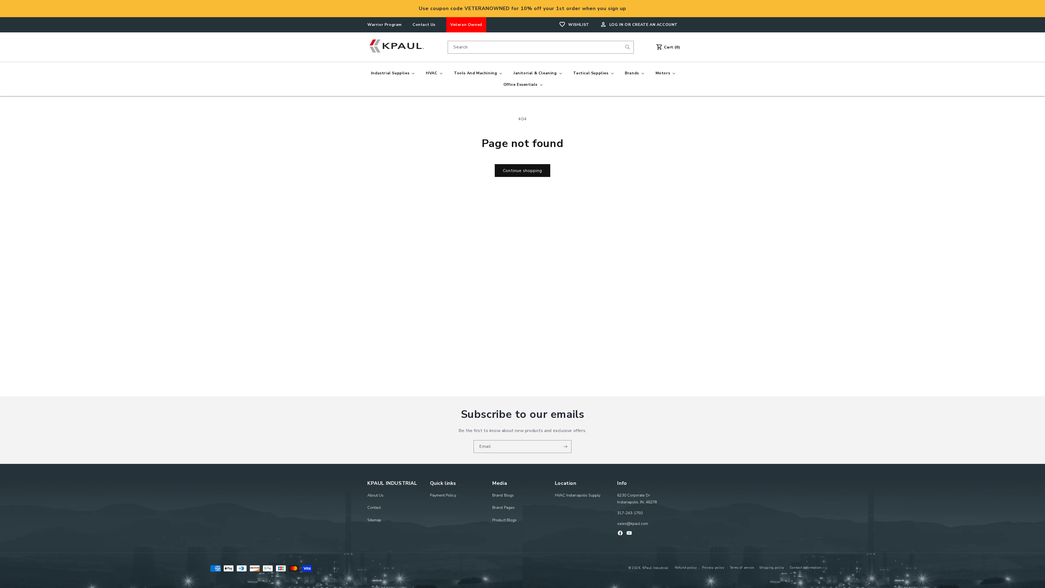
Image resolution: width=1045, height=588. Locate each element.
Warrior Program (384, 24)
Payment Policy (443, 495)
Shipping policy (771, 568)
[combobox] (541, 47)
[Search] (628, 47)
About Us (375, 495)
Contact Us (424, 24)
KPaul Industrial (656, 568)
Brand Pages (503, 507)
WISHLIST (578, 24)
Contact (374, 507)
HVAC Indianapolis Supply (578, 495)
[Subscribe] (565, 446)
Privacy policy (713, 568)
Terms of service (742, 568)
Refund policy (686, 568)
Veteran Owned (466, 24)
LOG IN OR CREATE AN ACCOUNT (643, 24)
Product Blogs (504, 520)
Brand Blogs (503, 495)
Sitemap (374, 520)
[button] (392, 73)
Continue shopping (522, 170)
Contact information (806, 568)
